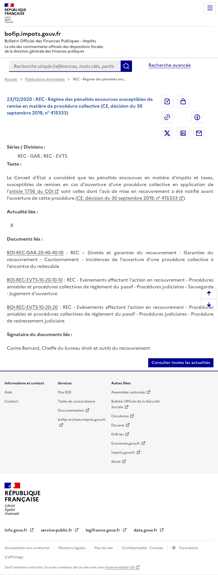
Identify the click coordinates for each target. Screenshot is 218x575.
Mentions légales (72, 548)
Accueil (11, 79)
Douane (117, 425)
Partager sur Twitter (167, 133)
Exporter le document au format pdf (167, 101)
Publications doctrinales (45, 79)
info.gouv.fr (16, 530)
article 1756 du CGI (31, 191)
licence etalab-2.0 (120, 567)
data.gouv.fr (146, 530)
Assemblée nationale (128, 392)
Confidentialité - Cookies (143, 548)
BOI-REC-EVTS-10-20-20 (32, 307)
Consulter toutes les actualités (181, 363)
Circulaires (120, 416)
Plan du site (104, 548)
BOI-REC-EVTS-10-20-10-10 (35, 279)
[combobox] (65, 66)
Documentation (71, 410)
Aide (8, 392)
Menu (210, 8)
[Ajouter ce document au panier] (183, 101)
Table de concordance (76, 401)
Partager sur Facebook (197, 117)
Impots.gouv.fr (123, 452)
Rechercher (126, 66)
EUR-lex (117, 434)
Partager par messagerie (199, 133)
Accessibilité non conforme (27, 548)
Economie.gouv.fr (125, 443)
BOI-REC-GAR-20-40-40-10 (35, 252)
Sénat (116, 461)
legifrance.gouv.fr (103, 530)
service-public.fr (57, 530)
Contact (11, 401)
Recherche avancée (169, 65)
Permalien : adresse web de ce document (167, 117)
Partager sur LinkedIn (183, 133)
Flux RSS (64, 392)
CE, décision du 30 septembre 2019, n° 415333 (127, 198)
